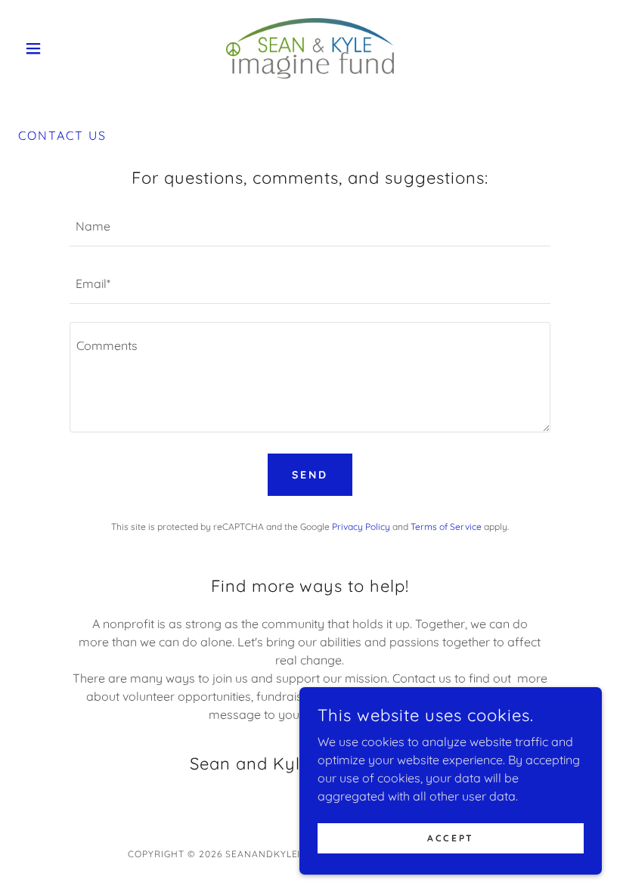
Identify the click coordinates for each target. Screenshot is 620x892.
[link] (310, 48)
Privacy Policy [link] (361, 526)
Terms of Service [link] (446, 526)
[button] (62, 48)
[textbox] (310, 226)
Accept (450, 838)
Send (310, 475)
